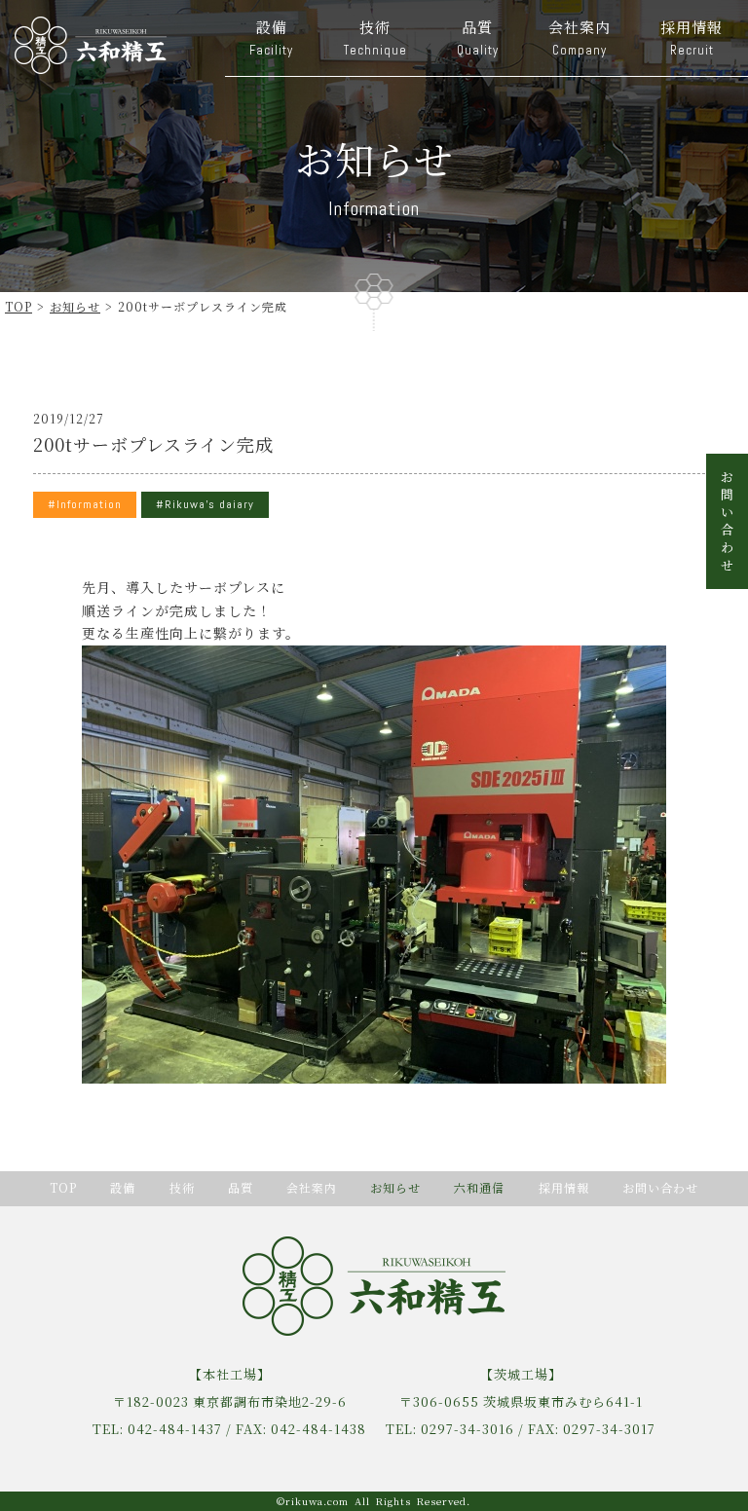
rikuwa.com (317, 1500)
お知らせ (75, 306)
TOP (18, 306)
